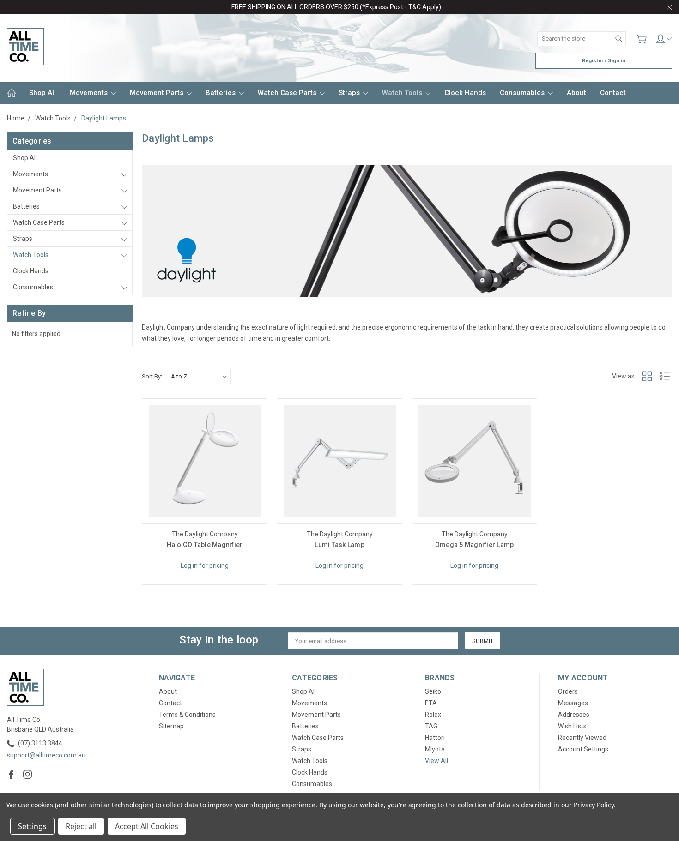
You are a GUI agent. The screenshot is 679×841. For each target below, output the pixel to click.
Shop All (42, 93)
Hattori (435, 737)
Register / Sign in (603, 61)
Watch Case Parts (288, 93)
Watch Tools (403, 93)
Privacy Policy (594, 804)
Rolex (433, 714)
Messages (573, 703)
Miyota (435, 749)
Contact (613, 93)
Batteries (221, 93)
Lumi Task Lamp (339, 544)
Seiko (433, 691)
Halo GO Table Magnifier (205, 544)
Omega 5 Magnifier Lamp (474, 544)
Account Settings (583, 749)
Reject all (81, 826)
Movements (89, 93)
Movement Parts (157, 93)
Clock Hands (465, 93)
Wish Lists (572, 726)
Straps (350, 93)
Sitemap (171, 726)
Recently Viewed (582, 737)
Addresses (573, 714)
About (576, 93)
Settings (32, 826)
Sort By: (152, 376)
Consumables (523, 93)
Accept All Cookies (146, 826)
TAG (431, 726)
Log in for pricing (205, 565)
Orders (568, 691)
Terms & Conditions (187, 714)
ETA (431, 703)
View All (436, 760)
